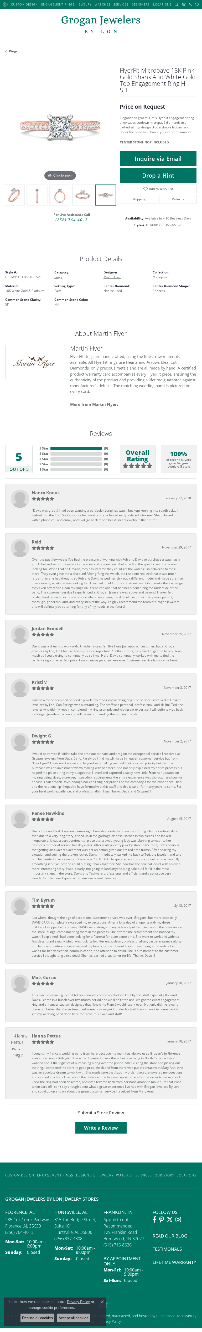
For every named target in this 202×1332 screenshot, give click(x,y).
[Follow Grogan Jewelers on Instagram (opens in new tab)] (178, 1219)
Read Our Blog (170, 1236)
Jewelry (85, 4)
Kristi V (39, 682)
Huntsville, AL (70, 1212)
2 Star (43, 464)
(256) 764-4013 (71, 219)
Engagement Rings (58, 4)
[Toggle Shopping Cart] (184, 4)
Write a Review (101, 1128)
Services (120, 4)
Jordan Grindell (48, 628)
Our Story (164, 1175)
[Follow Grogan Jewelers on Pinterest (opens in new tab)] (161, 1219)
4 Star (43, 453)
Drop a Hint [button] (158, 175)
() (106, 448)
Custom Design (24, 4)
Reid (36, 542)
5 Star (43, 448)
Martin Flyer (112, 277)
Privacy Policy (78, 1302)
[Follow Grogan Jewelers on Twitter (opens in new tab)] (170, 1219)
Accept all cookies (73, 1318)
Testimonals (167, 1249)
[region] (60, 127)
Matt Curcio (44, 977)
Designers (141, 4)
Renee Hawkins (48, 813)
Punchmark (165, 1315)
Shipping (139, 199)
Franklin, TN (118, 1212)
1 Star (43, 469)
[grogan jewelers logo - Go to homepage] (100, 25)
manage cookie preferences (51, 1307)
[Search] (176, 4)
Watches (102, 4)
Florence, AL (20, 1212)
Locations (162, 4)
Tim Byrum (43, 900)
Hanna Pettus (46, 1036)
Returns (178, 199)
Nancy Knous (46, 493)
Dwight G (41, 736)
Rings (13, 51)
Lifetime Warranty (174, 1262)
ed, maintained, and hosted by (131, 1315)
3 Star (43, 459)
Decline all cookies (37, 1318)
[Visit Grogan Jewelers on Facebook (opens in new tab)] (155, 1219)
